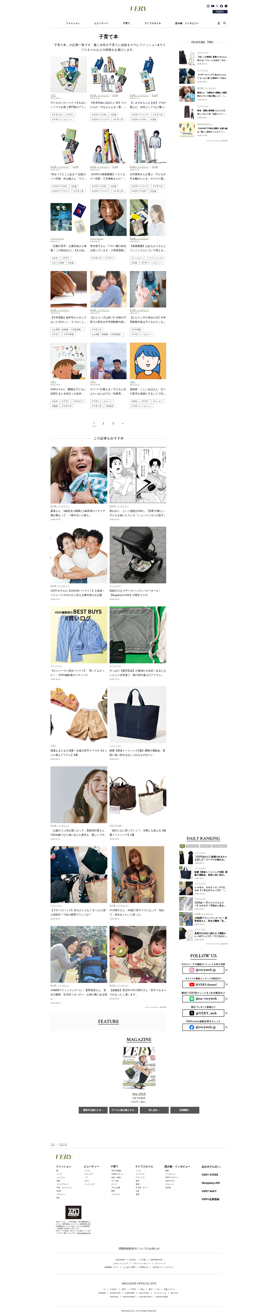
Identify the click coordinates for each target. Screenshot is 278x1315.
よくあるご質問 (129, 1267)
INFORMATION (156, 1260)
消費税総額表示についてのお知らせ (139, 1248)
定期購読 (183, 1110)
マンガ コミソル (159, 1293)
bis (158, 1289)
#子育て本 (57, 114)
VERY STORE (210, 1174)
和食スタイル (169, 1289)
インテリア (140, 1174)
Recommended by (152, 1007)
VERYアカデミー (172, 1177)
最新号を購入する (92, 1110)
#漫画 (134, 401)
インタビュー (170, 1174)
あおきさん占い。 (212, 1166)
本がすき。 (175, 1293)
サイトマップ (160, 1263)
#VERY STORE (99, 114)
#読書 (113, 114)
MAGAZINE (120, 1260)
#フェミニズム (156, 258)
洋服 (58, 1181)
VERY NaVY (209, 1191)
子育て (126, 23)
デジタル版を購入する (122, 1110)
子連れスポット (117, 1174)
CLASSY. (113, 1289)
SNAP (58, 1191)
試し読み (153, 1110)
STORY (133, 1289)
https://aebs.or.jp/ (84, 1233)
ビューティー (101, 23)
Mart (142, 1289)
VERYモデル (170, 1181)
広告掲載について (111, 1267)
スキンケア (88, 1174)
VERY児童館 (116, 1170)
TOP (53, 1144)
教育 (113, 1191)
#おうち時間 (58, 263)
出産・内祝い (116, 1177)
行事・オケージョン (64, 1187)
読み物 (168, 1187)
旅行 (137, 1181)
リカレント (169, 1184)
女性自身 (102, 1293)
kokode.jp (114, 1297)
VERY (123, 1289)
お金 (137, 1191)
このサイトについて (121, 1263)
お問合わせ (143, 1267)
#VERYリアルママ (100, 119)
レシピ (138, 1170)
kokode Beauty (129, 1297)
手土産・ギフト (142, 1187)
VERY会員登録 (210, 1199)
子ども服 (114, 1181)
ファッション (73, 23)
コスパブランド (62, 1184)
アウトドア (140, 1177)
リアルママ (115, 1194)
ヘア (86, 1177)
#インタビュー (138, 258)
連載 (167, 1170)
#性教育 (110, 406)
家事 (137, 1184)
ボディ (87, 1181)
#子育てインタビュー (62, 119)
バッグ (59, 1174)
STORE (143, 1260)
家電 (137, 1194)
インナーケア (89, 1184)
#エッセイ (158, 401)
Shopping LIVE (211, 1182)
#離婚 (55, 406)
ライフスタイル (152, 23)
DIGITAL (132, 1260)
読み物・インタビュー (187, 23)
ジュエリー (60, 1177)
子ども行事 (115, 1187)
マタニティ (60, 1194)
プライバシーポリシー (142, 1263)
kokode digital (162, 1297)
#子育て (70, 114)
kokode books (145, 1297)
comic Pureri (144, 1293)
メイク (87, 1170)
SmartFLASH (115, 1293)
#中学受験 (69, 334)
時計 (58, 1198)
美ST (151, 1289)
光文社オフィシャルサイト (163, 1267)
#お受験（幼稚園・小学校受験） (67, 329)
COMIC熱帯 (129, 1293)
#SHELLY (78, 401)
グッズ (114, 1184)
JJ (104, 1289)
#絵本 (55, 258)
